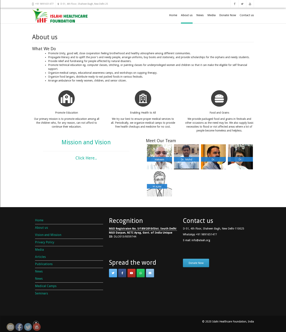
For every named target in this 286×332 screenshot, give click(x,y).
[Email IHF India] (150, 273)
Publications (44, 264)
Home (173, 15)
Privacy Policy (44, 242)
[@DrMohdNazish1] (113, 273)
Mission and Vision (86, 142)
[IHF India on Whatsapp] (141, 273)
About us (187, 15)
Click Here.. (86, 158)
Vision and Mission (48, 235)
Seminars (41, 293)
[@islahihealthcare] (122, 273)
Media (211, 15)
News (200, 15)
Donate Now (227, 15)
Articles (40, 257)
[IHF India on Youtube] (131, 273)
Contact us (247, 15)
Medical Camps (45, 286)
